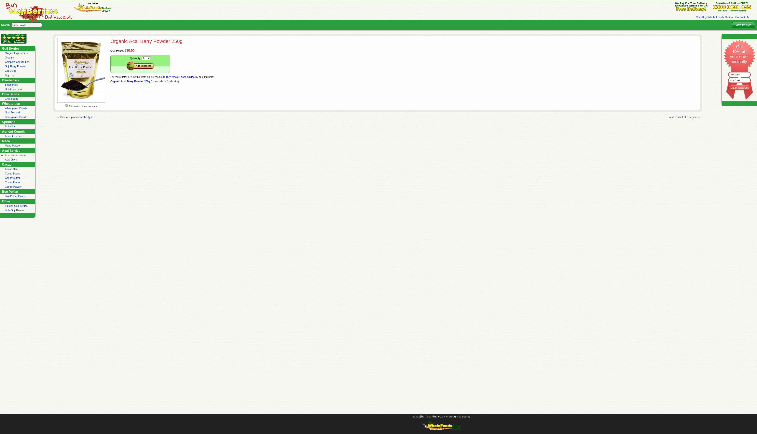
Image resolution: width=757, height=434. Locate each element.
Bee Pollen (10, 191)
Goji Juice (10, 70)
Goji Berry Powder (15, 66)
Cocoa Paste (12, 182)
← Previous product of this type (75, 117)
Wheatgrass (11, 103)
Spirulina (8, 122)
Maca (6, 141)
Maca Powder (13, 145)
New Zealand (12, 112)
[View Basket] (743, 25)
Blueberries (10, 80)
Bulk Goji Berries (14, 210)
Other (6, 201)
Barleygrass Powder (16, 117)
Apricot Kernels (13, 131)
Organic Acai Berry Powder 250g (130, 81)
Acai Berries (11, 150)
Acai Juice (11, 159)
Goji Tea (9, 75)
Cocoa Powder (13, 186)
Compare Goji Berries (17, 61)
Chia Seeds (10, 94)
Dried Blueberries (14, 89)
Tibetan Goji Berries (16, 205)
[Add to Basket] (140, 65)
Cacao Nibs (11, 169)
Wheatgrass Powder (16, 108)
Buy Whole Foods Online (180, 76)
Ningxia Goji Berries (16, 53)
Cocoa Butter (12, 177)
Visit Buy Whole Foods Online (714, 17)
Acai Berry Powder (15, 155)
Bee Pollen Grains (15, 196)
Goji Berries (11, 48)
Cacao (7, 164)
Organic (9, 57)
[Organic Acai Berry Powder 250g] (81, 102)
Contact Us (742, 17)
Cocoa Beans (12, 173)
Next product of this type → (684, 117)
